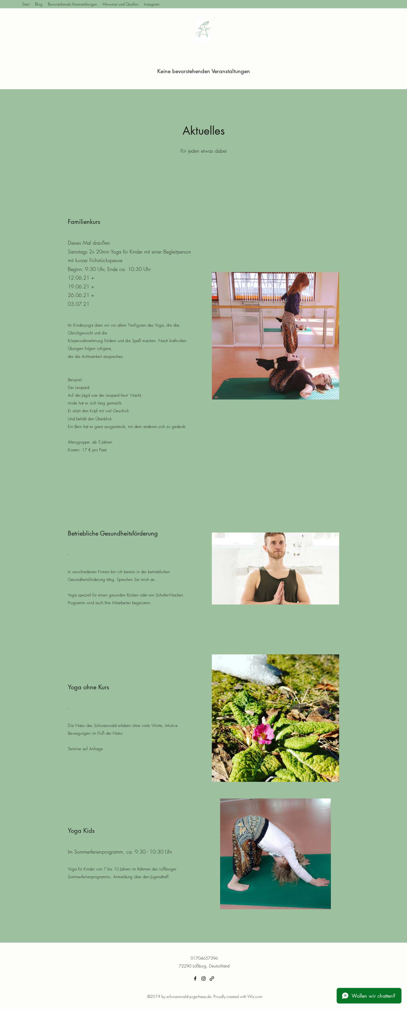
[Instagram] (203, 978)
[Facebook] (195, 978)
